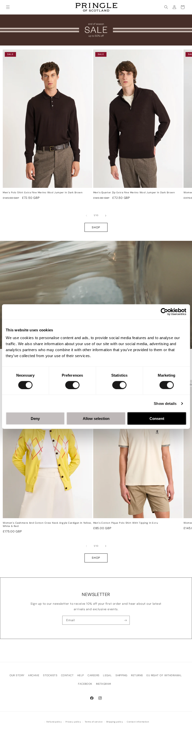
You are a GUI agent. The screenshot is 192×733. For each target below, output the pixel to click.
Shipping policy (114, 721)
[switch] (72, 385)
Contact (67, 675)
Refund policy (54, 721)
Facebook (85, 683)
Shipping (122, 675)
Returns (137, 675)
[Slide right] (105, 215)
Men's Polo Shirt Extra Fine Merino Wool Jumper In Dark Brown (42, 192)
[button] (8, 7)
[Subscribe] (125, 620)
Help (80, 675)
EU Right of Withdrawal (164, 675)
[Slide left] (86, 215)
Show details (165, 403)
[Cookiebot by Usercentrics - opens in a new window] (164, 311)
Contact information (138, 721)
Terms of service (93, 721)
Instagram (103, 683)
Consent (157, 418)
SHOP (96, 227)
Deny (35, 418)
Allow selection (96, 418)
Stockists (50, 675)
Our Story (17, 675)
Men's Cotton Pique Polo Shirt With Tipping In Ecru (125, 522)
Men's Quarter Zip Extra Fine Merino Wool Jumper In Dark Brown (134, 192)
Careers (93, 675)
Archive (33, 675)
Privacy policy (73, 721)
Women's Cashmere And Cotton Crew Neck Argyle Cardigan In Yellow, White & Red (47, 524)
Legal (107, 675)
